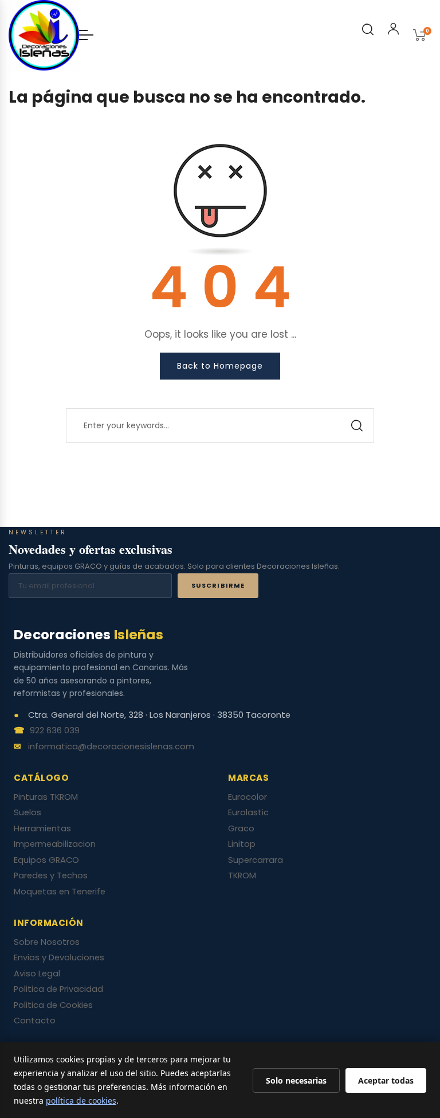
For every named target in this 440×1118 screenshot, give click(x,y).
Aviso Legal (37, 973)
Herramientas (42, 828)
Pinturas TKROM (46, 797)
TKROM (242, 875)
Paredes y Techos (51, 875)
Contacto (35, 1020)
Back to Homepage (220, 366)
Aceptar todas (386, 1080)
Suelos (27, 812)
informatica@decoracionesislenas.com (111, 747)
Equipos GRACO (46, 860)
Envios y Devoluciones (59, 957)
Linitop (242, 844)
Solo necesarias (296, 1080)
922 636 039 (55, 731)
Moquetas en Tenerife (59, 891)
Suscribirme (218, 585)
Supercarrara (255, 860)
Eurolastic (248, 812)
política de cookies (81, 1100)
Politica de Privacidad (58, 989)
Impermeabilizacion (55, 844)
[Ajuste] (393, 31)
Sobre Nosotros (47, 942)
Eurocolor (247, 797)
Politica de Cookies (53, 1005)
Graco (241, 828)
